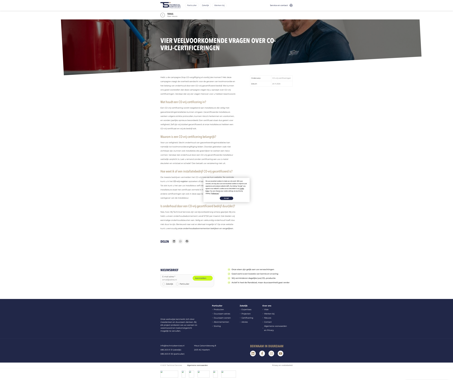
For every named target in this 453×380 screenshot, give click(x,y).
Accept (226, 198)
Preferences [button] (215, 193)
